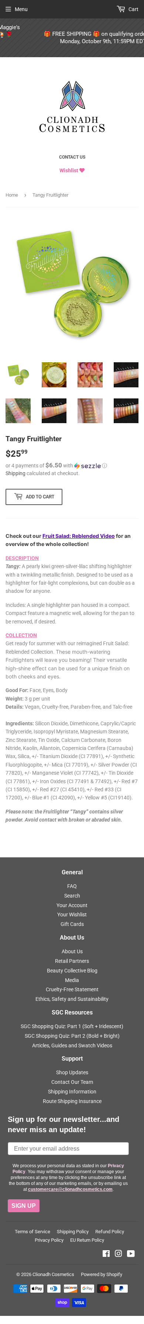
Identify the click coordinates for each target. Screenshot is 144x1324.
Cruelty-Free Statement (72, 989)
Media (72, 980)
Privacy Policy (49, 1240)
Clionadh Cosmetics (53, 1274)
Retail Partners (72, 961)
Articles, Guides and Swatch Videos (72, 1045)
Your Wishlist (72, 914)
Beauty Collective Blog (72, 971)
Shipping (15, 473)
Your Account (72, 905)
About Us (72, 951)
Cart (132, 9)
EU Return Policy (87, 1240)
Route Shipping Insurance (72, 1101)
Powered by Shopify (101, 1274)
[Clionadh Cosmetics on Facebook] (106, 1255)
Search (72, 896)
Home (12, 195)
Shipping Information (72, 1092)
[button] (72, 465)
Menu (21, 9)
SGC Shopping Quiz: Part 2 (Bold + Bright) (72, 1036)
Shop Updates (72, 1072)
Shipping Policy (73, 1231)
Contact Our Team (72, 1082)
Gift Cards (72, 924)
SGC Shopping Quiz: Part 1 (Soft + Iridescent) (72, 1026)
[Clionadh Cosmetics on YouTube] (131, 1255)
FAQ (72, 886)
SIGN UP (23, 1206)
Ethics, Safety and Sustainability (72, 999)
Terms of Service (32, 1231)
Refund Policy (109, 1231)
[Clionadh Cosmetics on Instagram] (118, 1255)
